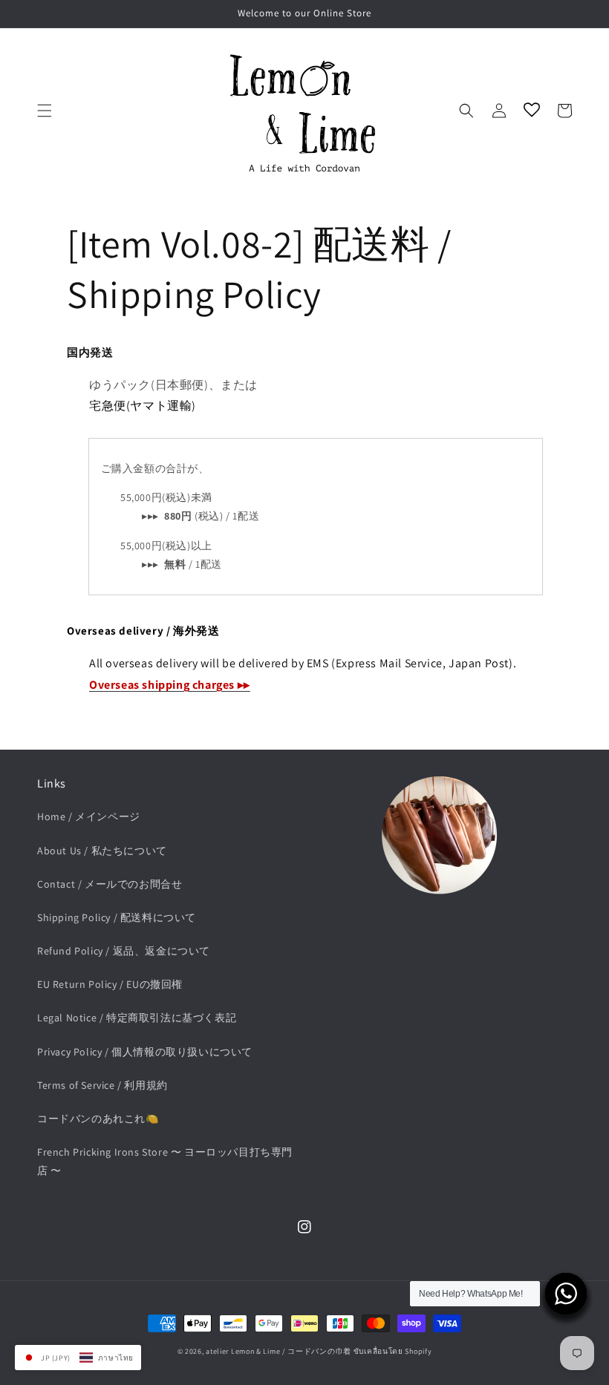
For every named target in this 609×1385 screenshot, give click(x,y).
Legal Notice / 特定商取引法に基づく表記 (136, 1017)
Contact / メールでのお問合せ (109, 884)
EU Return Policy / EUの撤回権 (110, 984)
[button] (44, 110)
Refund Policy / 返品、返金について (123, 950)
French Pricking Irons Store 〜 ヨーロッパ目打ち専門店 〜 (165, 1161)
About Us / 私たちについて (102, 850)
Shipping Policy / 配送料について (116, 917)
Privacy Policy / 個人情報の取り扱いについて (145, 1051)
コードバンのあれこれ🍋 (98, 1118)
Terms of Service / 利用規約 (102, 1085)
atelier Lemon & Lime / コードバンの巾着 (278, 1351)
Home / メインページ (88, 816)
